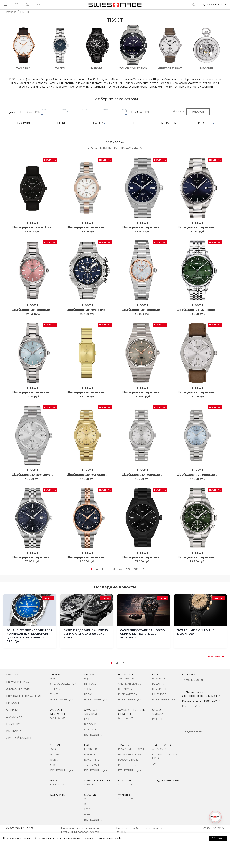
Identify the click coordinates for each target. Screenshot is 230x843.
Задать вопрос (195, 731)
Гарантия (13, 723)
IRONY (88, 719)
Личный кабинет (20, 737)
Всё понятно (218, 838)
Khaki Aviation (127, 694)
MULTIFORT (159, 694)
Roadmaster (92, 759)
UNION (55, 745)
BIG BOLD (90, 724)
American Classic (129, 683)
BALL (87, 745)
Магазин (13, 702)
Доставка (14, 716)
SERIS (53, 765)
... (120, 568)
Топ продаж (123, 147)
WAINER (124, 794)
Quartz (157, 763)
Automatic (159, 749)
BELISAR (55, 754)
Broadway (125, 689)
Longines (57, 794)
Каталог (12, 674)
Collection (58, 718)
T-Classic (56, 689)
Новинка (105, 147)
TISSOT (32, 222)
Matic (88, 814)
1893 (53, 749)
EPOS (54, 780)
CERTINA (90, 674)
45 (136, 568)
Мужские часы (18, 681)
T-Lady (54, 694)
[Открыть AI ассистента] (215, 817)
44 (128, 568)
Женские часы (18, 688)
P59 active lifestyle (131, 749)
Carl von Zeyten (97, 780)
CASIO (156, 709)
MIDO (156, 674)
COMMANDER (160, 689)
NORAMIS (56, 759)
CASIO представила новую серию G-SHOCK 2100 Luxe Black (85, 634)
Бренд (93, 147)
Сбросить (178, 111)
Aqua (87, 678)
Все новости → (217, 656)
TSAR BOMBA (161, 745)
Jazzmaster (126, 678)
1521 (86, 798)
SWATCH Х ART (93, 729)
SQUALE (90, 794)
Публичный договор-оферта (80, 832)
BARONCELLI (160, 678)
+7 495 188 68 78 (192, 679)
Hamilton (126, 674)
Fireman (89, 754)
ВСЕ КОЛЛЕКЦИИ (62, 699)
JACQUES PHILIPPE (165, 780)
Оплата (12, 709)
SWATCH (90, 709)
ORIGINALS (90, 713)
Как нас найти (191, 706)
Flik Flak (125, 780)
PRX (52, 678)
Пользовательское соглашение (81, 828)
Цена (138, 147)
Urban (88, 694)
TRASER (123, 745)
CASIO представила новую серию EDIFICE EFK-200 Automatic (142, 634)
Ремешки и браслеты (23, 695)
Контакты (14, 730)
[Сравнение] (27, 4)
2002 (87, 809)
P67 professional (130, 754)
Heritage (90, 683)
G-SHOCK (157, 713)
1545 (86, 804)
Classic (89, 784)
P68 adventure (128, 759)
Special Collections (64, 683)
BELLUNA (157, 683)
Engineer (90, 749)
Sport (88, 689)
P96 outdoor (127, 765)
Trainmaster (92, 765)
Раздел (157, 719)
